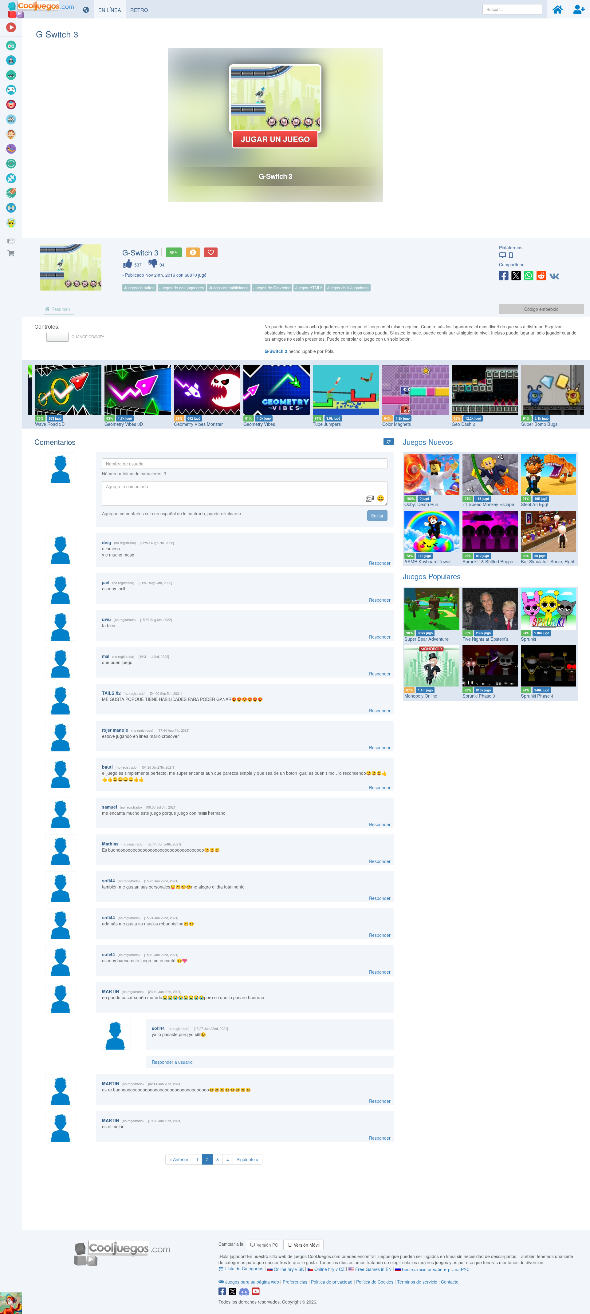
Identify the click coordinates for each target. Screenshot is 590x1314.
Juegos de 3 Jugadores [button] (348, 288)
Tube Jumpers (322, 424)
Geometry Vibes (254, 424)
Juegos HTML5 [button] (308, 288)
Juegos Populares (432, 576)
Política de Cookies (374, 1282)
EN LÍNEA (112, 10)
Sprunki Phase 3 (478, 695)
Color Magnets (391, 424)
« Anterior (178, 1159)
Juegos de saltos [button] (139, 288)
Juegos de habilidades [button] (229, 288)
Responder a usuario (172, 1062)
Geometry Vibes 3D (118, 424)
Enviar (377, 516)
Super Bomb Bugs (534, 424)
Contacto (449, 1282)
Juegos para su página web (252, 1282)
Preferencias (296, 1282)
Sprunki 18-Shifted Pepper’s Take (495, 561)
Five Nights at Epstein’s (485, 638)
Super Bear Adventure (426, 638)
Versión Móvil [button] (306, 1245)
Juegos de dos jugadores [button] (181, 288)
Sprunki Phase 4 (537, 695)
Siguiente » (247, 1159)
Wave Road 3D (44, 424)
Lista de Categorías (244, 1268)
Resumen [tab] (60, 309)
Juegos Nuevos (428, 441)
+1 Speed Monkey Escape (488, 504)
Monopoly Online (420, 695)
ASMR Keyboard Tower (427, 561)
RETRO (141, 10)
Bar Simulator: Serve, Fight (547, 561)
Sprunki (528, 638)
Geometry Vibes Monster (193, 424)
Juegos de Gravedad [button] (272, 288)
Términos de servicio (417, 1282)
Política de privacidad (331, 1282)
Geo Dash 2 (458, 424)
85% (174, 252)
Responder (380, 563)
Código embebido (541, 309)
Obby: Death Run (421, 504)
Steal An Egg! (534, 504)
